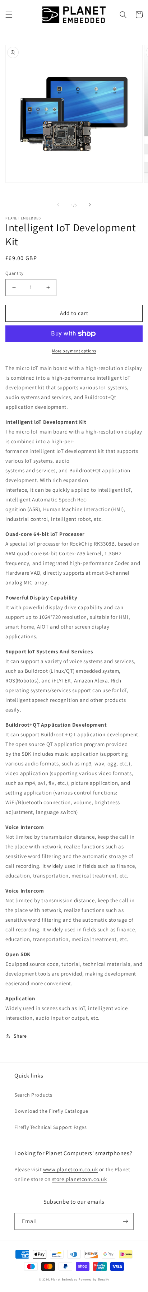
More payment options (74, 350)
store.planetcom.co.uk (79, 1179)
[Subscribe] (125, 1221)
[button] (9, 15)
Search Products (33, 1095)
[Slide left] (58, 205)
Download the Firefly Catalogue (51, 1111)
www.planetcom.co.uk (70, 1169)
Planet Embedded (64, 1279)
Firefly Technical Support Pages (50, 1127)
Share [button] (20, 1036)
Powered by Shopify (94, 1279)
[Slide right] (90, 205)
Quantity (14, 273)
